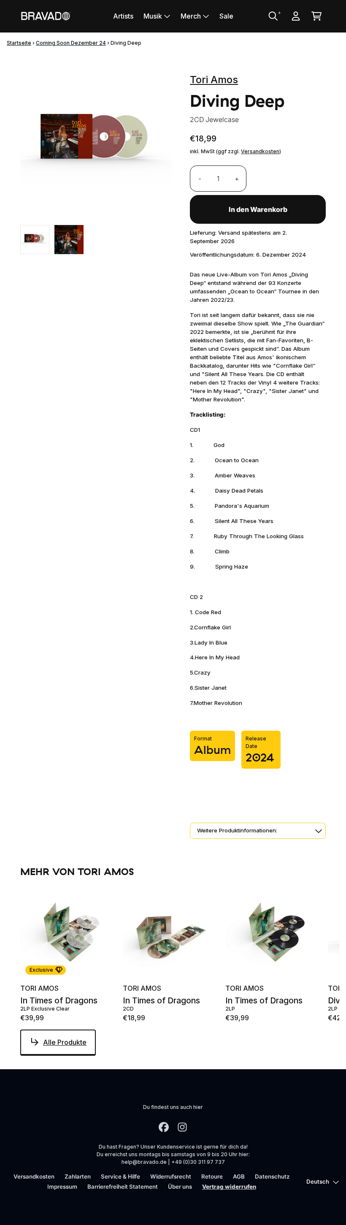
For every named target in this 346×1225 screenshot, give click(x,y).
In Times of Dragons (58, 1001)
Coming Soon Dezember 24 (71, 43)
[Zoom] (96, 143)
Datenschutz (272, 1176)
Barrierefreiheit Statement (122, 1186)
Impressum (62, 1186)
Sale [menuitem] (226, 16)
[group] (34, 239)
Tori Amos (214, 79)
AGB (239, 1176)
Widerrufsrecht (170, 1176)
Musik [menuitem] (152, 16)
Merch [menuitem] (191, 16)
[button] (257, 830)
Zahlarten (78, 1176)
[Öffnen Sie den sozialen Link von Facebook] (163, 1127)
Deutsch (317, 1181)
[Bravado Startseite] (45, 16)
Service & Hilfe (120, 1176)
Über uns (180, 1186)
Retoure (212, 1176)
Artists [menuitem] (123, 16)
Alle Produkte (64, 1042)
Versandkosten (260, 151)
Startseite (19, 43)
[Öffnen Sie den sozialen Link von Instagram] (182, 1127)
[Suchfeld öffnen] (272, 16)
